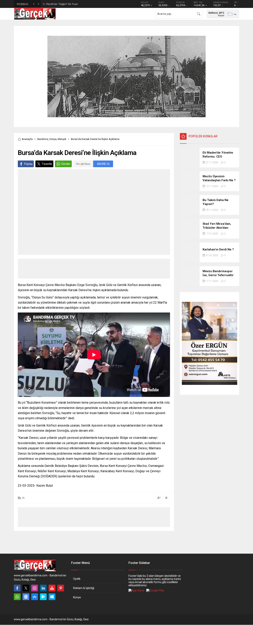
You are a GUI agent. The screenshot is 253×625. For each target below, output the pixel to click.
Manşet (62, 139)
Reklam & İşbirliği (83, 588)
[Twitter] (26, 588)
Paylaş (28, 163)
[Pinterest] (60, 588)
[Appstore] (34, 596)
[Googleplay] (43, 596)
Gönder (65, 163)
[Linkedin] (43, 588)
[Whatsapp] (17, 596)
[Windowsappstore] (52, 596)
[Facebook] (17, 588)
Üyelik (76, 578)
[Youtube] (52, 588)
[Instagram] (34, 588)
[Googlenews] (26, 596)
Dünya (53, 139)
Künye (77, 597)
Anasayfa (27, 139)
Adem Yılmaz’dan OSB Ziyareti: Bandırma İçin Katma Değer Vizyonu (84, 4)
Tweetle (47, 163)
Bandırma (42, 139)
